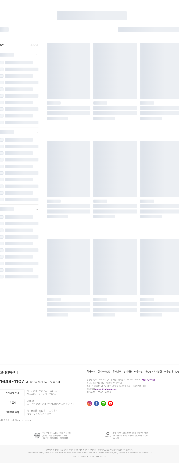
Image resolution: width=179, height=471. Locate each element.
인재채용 (127, 371)
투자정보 (117, 371)
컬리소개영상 (104, 371)
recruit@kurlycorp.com (106, 389)
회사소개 (91, 371)
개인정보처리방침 (153, 371)
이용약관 (138, 371)
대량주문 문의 (12, 412)
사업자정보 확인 (148, 379)
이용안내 (168, 371)
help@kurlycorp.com (21, 420)
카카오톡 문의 (12, 392)
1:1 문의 (12, 402)
